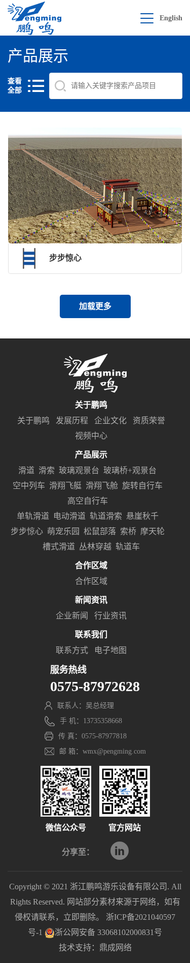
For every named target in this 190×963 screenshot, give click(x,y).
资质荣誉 (149, 420)
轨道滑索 (106, 516)
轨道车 (128, 546)
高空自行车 (87, 500)
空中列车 (29, 485)
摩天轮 (152, 531)
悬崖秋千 (142, 516)
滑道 (26, 470)
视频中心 (91, 435)
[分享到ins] (119, 851)
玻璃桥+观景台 (130, 470)
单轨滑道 (33, 516)
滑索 (47, 470)
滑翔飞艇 (65, 485)
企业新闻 (72, 615)
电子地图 (110, 650)
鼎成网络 (115, 947)
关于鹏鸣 (33, 420)
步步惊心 (27, 531)
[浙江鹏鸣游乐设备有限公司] (34, 18)
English (171, 18)
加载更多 (95, 306)
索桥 (128, 531)
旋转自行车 (142, 485)
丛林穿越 (95, 546)
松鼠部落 (100, 531)
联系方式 (72, 650)
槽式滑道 (59, 546)
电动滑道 (69, 516)
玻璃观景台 (79, 470)
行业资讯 (110, 615)
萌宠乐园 (63, 531)
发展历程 (72, 420)
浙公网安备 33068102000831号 (108, 932)
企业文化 (110, 420)
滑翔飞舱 (102, 485)
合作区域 (91, 581)
